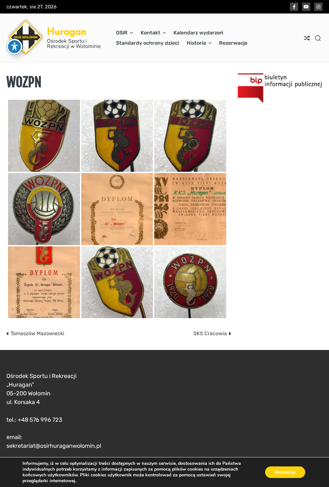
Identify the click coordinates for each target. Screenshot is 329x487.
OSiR (122, 33)
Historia (196, 43)
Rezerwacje (233, 43)
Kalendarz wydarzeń (198, 33)
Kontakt (150, 33)
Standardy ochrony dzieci (147, 43)
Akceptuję (285, 472)
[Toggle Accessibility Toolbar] (14, 46)
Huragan (66, 31)
